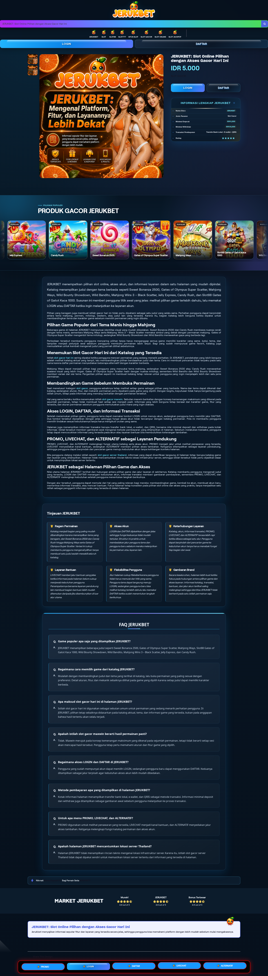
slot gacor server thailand (112, 455)
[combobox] (130, 23)
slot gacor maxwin (112, 399)
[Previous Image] (41, 116)
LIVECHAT (181, 965)
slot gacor (82, 388)
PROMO (45, 966)
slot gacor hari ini (64, 357)
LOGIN (66, 43)
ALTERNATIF (227, 965)
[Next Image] (161, 116)
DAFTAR (201, 43)
